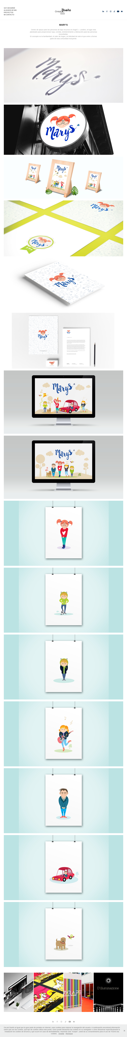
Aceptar (61, 1034)
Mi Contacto (9, 15)
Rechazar (69, 1034)
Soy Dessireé (9, 8)
